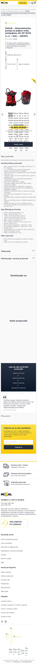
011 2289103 (15, 524)
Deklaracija (5, 251)
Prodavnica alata (5, 9)
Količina (18, 135)
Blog (2, 562)
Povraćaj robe (5, 580)
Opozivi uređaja (6, 558)
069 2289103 (16, 522)
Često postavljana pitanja (9, 539)
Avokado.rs (17, 662)
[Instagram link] (5, 621)
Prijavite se (18, 447)
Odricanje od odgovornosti (9, 547)
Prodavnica (16, 9)
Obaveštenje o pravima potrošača (12, 551)
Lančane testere (6, 601)
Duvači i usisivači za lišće (9, 609)
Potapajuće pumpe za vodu (15, 11)
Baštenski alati (25, 9)
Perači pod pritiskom (8, 612)
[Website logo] (5, 3)
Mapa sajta (4, 591)
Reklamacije (5, 583)
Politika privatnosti (7, 576)
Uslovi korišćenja (6, 543)
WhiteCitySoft (26, 662)
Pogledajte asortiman (18, 467)
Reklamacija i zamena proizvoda (14, 258)
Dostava (3, 554)
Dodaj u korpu (18, 144)
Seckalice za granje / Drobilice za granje (14, 605)
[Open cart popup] (32, 3)
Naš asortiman (5, 587)
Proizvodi (22, 3)
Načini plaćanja (6, 572)
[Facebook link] (2, 621)
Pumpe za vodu (6, 616)
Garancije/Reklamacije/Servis (20, 484)
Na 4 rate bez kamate (18, 475)
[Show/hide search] (29, 3)
